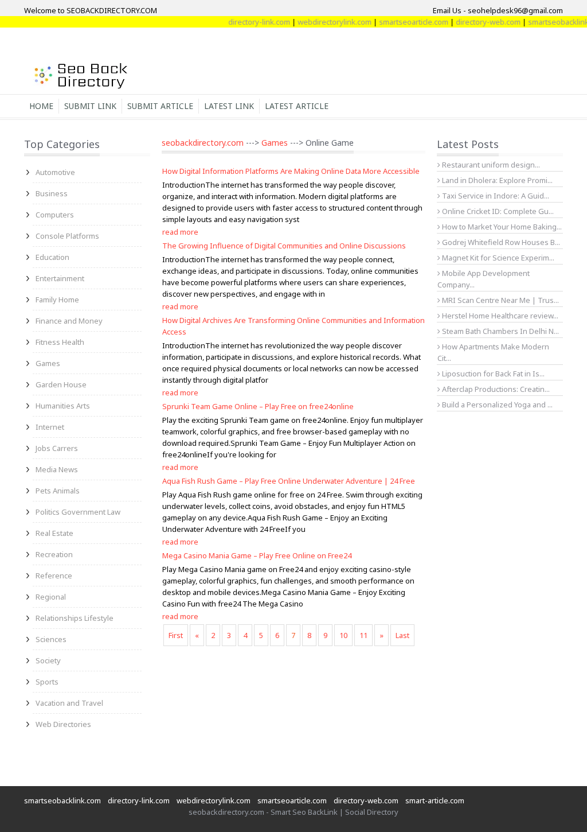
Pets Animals (58, 490)
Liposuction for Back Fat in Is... (492, 373)
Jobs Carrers (57, 448)
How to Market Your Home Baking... (501, 226)
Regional (51, 597)
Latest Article (296, 105)
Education (52, 257)
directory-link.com (250, 22)
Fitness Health (60, 342)
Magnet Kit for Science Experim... (497, 257)
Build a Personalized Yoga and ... (496, 404)
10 (343, 635)
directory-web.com (479, 22)
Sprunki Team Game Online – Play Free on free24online (258, 406)
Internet (50, 427)
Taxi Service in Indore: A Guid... (494, 195)
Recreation (54, 554)
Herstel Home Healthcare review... (499, 315)
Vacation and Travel (69, 703)
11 (363, 635)
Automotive (55, 172)
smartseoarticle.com (404, 22)
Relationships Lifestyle (75, 618)
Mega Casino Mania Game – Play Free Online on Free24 (256, 555)
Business (52, 193)
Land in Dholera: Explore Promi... (496, 180)
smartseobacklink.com (62, 800)
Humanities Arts (63, 406)
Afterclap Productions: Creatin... (495, 389)
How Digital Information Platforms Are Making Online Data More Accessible (291, 171)
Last (402, 635)
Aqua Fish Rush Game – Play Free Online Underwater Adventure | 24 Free (288, 481)
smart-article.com (434, 800)
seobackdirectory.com (203, 142)
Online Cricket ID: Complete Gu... (497, 211)
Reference (54, 575)
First (176, 635)
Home (41, 105)
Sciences (51, 639)
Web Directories (63, 724)
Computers (55, 214)
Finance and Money (69, 321)
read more (180, 232)
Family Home (57, 299)
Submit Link (90, 105)
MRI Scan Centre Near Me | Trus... (499, 300)
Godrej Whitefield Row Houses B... (500, 242)
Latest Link (229, 105)
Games (48, 363)
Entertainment (60, 278)
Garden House (61, 384)
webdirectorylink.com (325, 22)
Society (48, 660)
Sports (47, 682)
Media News (57, 469)
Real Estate (54, 533)
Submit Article (160, 105)
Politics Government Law (78, 512)
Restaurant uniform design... (490, 165)
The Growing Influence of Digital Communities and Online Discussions (284, 245)
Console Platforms (67, 236)
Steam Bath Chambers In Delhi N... (499, 331)
